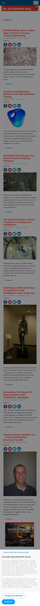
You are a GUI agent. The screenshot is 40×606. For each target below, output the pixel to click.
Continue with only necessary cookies (16, 552)
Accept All (8, 602)
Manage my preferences (14, 596)
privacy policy (26, 587)
